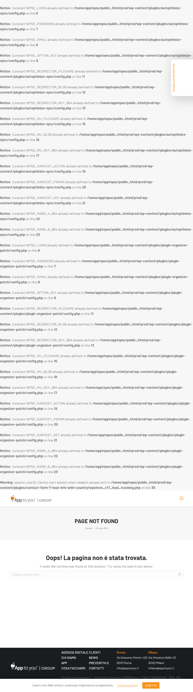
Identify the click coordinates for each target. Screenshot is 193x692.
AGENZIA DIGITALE (74, 652)
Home (89, 528)
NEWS (93, 657)
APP (64, 663)
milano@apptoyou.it (161, 668)
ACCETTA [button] (150, 685)
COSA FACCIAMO (73, 668)
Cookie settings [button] (128, 685)
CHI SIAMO (68, 657)
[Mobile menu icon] (181, 498)
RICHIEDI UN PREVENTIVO (173, 77)
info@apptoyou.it (128, 668)
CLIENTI (94, 652)
